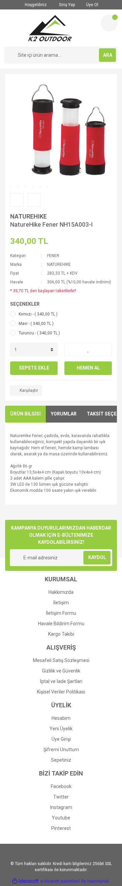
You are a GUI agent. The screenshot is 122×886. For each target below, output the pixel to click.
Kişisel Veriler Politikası (61, 691)
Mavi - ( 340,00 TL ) (36, 323)
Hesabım (61, 718)
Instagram (61, 807)
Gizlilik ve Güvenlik (61, 671)
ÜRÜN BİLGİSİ (25, 413)
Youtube (61, 817)
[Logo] (50, 28)
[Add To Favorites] (88, 349)
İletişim (61, 602)
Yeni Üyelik (61, 728)
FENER (53, 255)
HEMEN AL (88, 368)
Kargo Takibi (61, 634)
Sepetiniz (61, 760)
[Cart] (109, 23)
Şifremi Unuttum (61, 749)
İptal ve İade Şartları (61, 681)
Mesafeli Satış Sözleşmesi (61, 660)
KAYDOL (97, 557)
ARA (107, 55)
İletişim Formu (61, 613)
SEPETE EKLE (34, 368)
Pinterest (61, 828)
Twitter (61, 797)
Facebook (61, 786)
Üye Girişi (61, 739)
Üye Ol (91, 4)
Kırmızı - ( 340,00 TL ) (38, 314)
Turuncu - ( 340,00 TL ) (39, 333)
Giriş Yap (66, 4)
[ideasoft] (25, 881)
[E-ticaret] (60, 881)
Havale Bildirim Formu (61, 623)
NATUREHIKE (28, 216)
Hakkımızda (61, 592)
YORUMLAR (64, 413)
